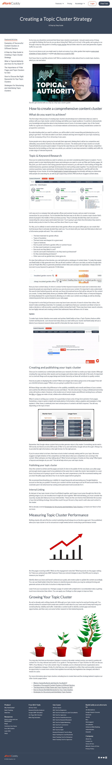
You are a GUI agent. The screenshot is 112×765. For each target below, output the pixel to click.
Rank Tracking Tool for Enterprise (62, 737)
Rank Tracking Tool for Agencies (62, 739)
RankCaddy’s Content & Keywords (65, 171)
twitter (101, 757)
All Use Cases (57, 707)
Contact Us (89, 741)
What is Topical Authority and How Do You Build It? (14, 62)
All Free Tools (33, 707)
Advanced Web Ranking (93, 727)
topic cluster (62, 44)
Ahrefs (88, 717)
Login (92, 3)
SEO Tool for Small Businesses (62, 717)
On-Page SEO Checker (35, 715)
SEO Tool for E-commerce (60, 725)
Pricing (69, 3)
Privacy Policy (90, 748)
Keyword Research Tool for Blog (62, 732)
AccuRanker (89, 724)
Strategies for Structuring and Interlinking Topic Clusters (14, 88)
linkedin (106, 757)
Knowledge (79, 3)
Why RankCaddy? (9, 707)
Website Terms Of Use (92, 746)
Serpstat (88, 732)
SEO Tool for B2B (58, 727)
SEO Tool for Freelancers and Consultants (65, 712)
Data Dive (7, 712)
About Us (88, 739)
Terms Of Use (90, 744)
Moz (87, 719)
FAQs (6, 733)
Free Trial (104, 3)
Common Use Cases (10, 726)
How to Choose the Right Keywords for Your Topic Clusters (14, 79)
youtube (104, 757)
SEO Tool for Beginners (59, 710)
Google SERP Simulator (36, 712)
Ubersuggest (90, 722)
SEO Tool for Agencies (59, 715)
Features (59, 3)
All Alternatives (90, 710)
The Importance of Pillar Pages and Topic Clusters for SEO (14, 70)
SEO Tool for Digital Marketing (61, 722)
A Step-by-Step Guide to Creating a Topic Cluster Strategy (13, 55)
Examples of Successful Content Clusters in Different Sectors (13, 45)
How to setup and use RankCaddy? (11, 720)
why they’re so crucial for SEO (64, 53)
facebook (99, 757)
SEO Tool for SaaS (58, 729)
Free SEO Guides (9, 728)
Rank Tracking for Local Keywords (63, 734)
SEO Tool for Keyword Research (62, 720)
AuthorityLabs (90, 729)
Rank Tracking (8, 710)
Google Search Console (93, 712)
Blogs (6, 723)
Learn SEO (7, 731)
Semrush (88, 715)
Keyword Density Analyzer (36, 710)
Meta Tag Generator (34, 717)
